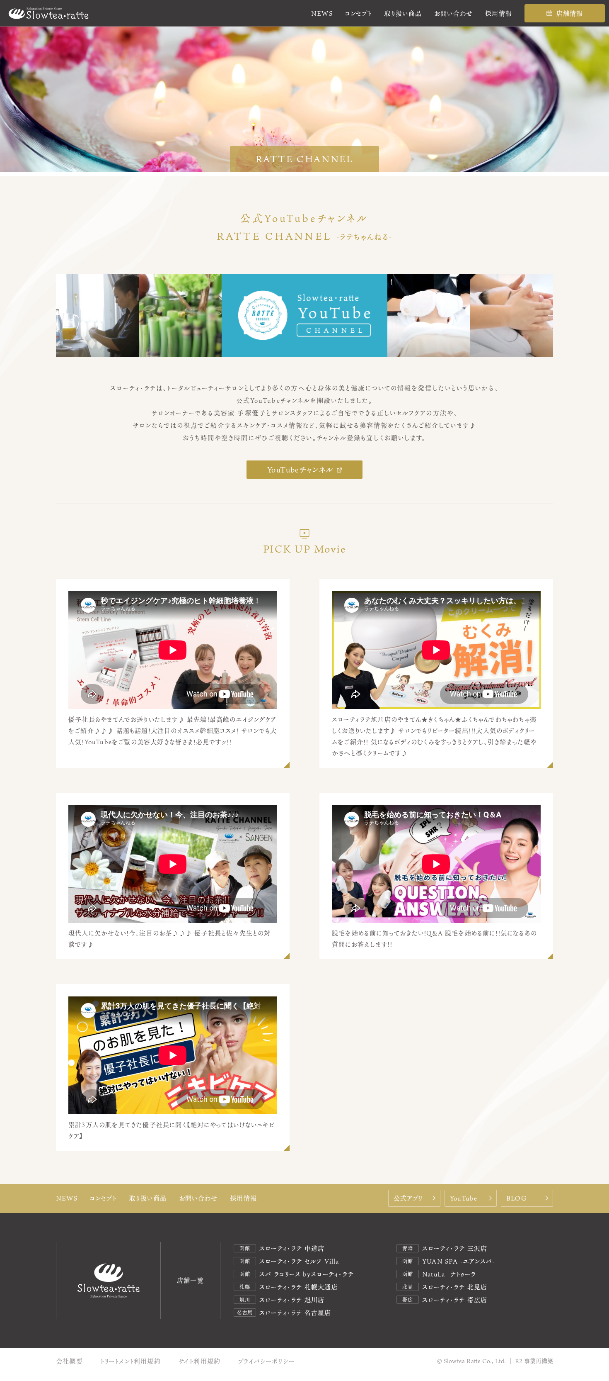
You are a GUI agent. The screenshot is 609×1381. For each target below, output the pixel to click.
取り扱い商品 (403, 13)
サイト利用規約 (199, 1361)
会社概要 (69, 1361)
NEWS (322, 13)
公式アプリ (408, 1198)
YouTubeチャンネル (300, 469)
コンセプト (358, 13)
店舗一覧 (190, 1280)
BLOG (516, 1198)
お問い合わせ (453, 13)
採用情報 (498, 13)
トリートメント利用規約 (130, 1361)
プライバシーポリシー (266, 1361)
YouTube (463, 1198)
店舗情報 (569, 13)
